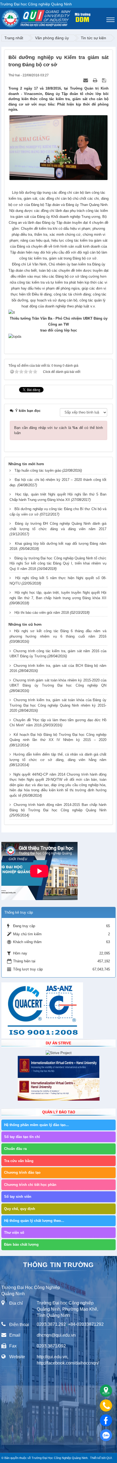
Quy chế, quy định (19, 1209)
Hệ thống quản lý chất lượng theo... (34, 1221)
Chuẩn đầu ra (15, 1149)
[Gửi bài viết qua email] (86, 80)
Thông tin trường (58, 1264)
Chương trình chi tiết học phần (30, 1185)
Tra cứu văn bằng (18, 1161)
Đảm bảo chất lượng (21, 1244)
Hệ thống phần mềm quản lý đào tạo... (36, 1125)
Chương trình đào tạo (22, 1172)
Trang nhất (13, 38)
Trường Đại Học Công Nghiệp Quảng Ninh (60, 1457)
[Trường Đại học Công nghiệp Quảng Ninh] (1, 17)
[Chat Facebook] (106, 1420)
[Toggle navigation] (110, 19)
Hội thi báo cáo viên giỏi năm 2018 (41, 613)
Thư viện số (14, 1233)
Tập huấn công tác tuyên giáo (37, 470)
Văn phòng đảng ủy (52, 38)
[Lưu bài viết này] (104, 80)
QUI (109, 1457)
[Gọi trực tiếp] (106, 1405)
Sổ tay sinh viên (17, 1197)
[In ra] (95, 80)
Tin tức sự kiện (93, 38)
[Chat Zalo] (106, 1435)
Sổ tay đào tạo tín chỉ (22, 1137)
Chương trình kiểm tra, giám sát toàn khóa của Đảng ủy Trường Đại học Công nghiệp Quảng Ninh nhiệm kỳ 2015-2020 (58, 705)
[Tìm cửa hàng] (106, 1391)
